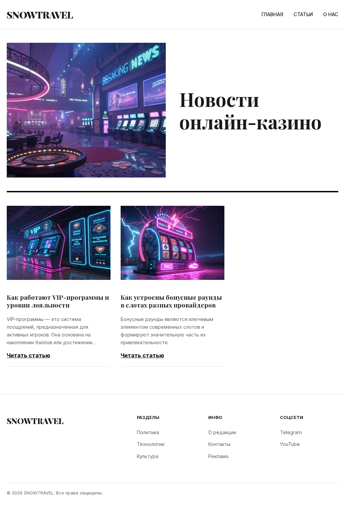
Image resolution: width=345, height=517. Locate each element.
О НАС (330, 14)
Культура (147, 456)
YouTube (290, 444)
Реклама (218, 456)
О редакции (222, 432)
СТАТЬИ (303, 14)
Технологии (150, 444)
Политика (148, 432)
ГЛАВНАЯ (272, 14)
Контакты (219, 444)
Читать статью (28, 355)
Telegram (291, 432)
